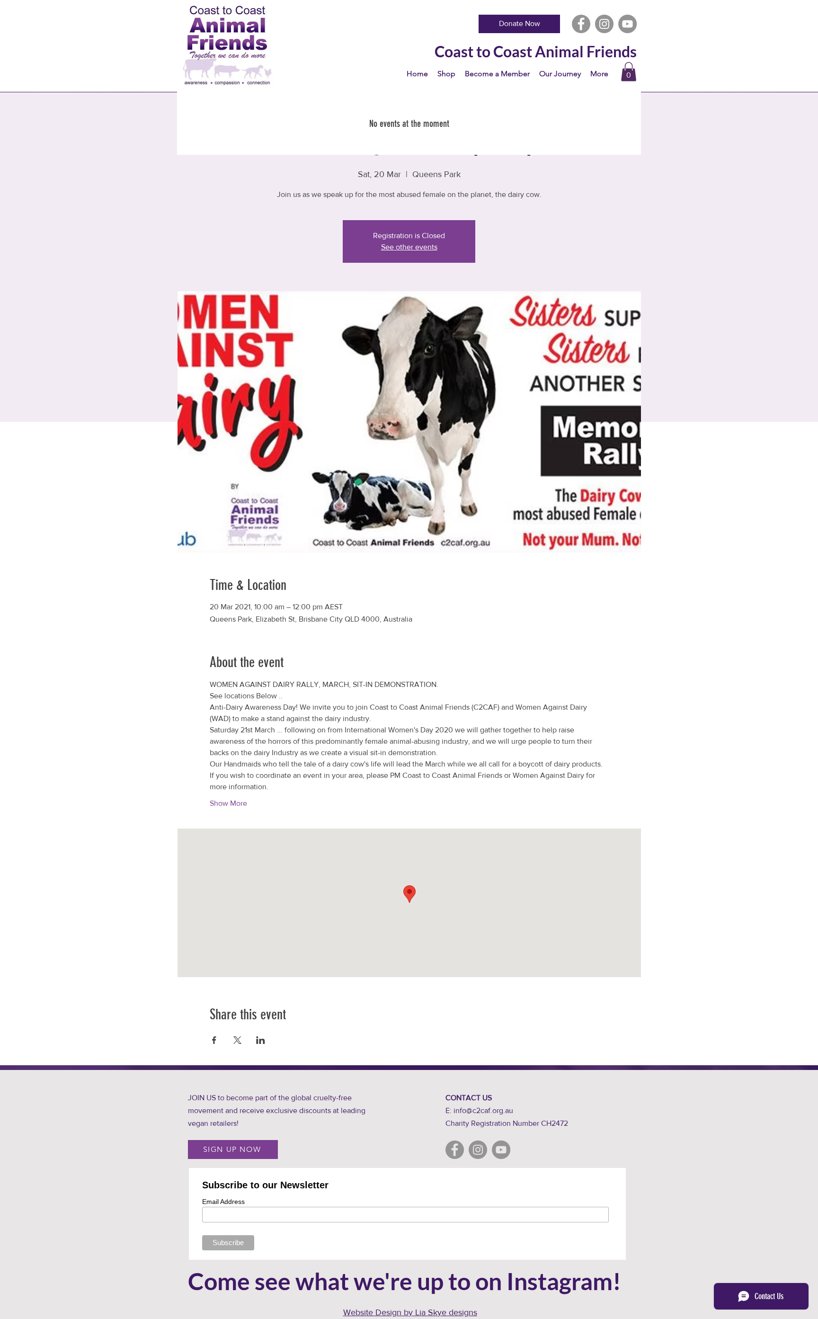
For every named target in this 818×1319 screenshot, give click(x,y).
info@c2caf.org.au (483, 1110)
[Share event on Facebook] (214, 1040)
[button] (629, 71)
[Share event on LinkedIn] (260, 1040)
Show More (228, 803)
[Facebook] (581, 24)
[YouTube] (627, 24)
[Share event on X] (237, 1040)
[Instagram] (604, 24)
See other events (409, 247)
